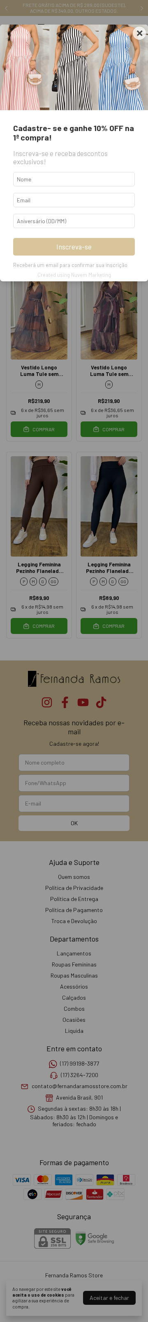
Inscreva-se (74, 246)
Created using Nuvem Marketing (74, 275)
